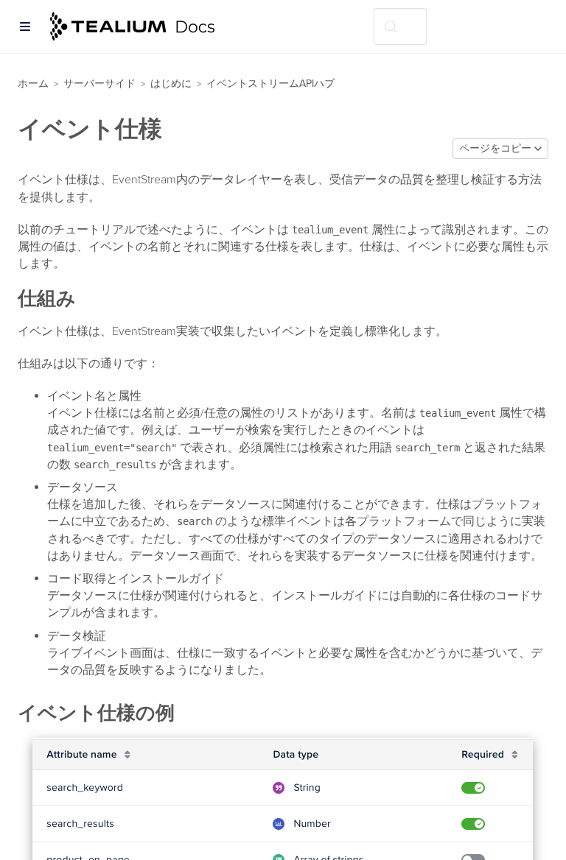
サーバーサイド (99, 83)
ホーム (33, 83)
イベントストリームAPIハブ (270, 83)
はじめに (171, 83)
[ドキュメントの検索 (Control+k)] (400, 26)
